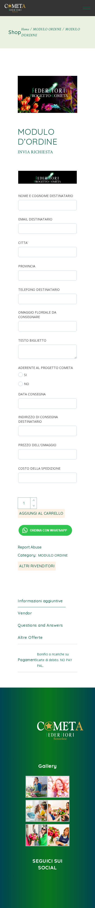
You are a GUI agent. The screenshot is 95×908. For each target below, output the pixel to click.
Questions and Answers (40, 625)
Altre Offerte (30, 637)
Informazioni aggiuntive (40, 600)
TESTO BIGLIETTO (32, 340)
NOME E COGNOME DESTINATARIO (45, 196)
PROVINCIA (26, 266)
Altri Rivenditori (36, 566)
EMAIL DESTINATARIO (35, 219)
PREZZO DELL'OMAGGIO (37, 445)
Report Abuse (30, 547)
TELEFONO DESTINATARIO (39, 289)
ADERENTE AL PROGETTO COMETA (45, 367)
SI (25, 375)
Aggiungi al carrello (41, 513)
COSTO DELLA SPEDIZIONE (39, 468)
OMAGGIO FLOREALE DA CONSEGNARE (37, 314)
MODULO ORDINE (53, 555)
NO (26, 384)
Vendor (25, 613)
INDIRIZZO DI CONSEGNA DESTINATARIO (38, 419)
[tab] (44, 601)
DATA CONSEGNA (32, 394)
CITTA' (23, 242)
